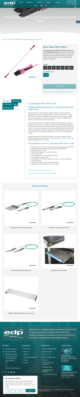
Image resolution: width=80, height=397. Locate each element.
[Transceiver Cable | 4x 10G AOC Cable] (21, 208)
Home (4, 39)
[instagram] (72, 4)
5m (62, 68)
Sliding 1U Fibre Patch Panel (59, 270)
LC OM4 (46, 75)
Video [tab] (15, 104)
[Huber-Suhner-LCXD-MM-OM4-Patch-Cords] (20, 62)
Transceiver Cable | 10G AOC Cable (21, 270)
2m (49, 68)
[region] (20, 385)
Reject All (20, 390)
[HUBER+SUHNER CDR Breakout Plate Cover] (21, 294)
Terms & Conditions (39, 389)
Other (71, 68)
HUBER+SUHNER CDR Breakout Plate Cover (21, 313)
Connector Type (48, 72)
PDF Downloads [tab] (8, 108)
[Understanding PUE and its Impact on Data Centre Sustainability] (66, 368)
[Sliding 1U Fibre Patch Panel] (59, 251)
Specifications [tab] (16, 101)
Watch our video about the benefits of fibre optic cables (42, 173)
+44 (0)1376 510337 (71, 1)
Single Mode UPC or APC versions (61, 138)
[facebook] (67, 4)
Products (9, 39)
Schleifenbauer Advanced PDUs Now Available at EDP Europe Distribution (69, 357)
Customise (10, 390)
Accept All (30, 390)
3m (54, 68)
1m (45, 68)
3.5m (58, 68)
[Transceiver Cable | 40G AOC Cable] (59, 208)
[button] (46, 5)
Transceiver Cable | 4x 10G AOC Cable (21, 227)
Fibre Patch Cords (69, 91)
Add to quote (59, 86)
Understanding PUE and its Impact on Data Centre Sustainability (69, 374)
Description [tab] (6, 101)
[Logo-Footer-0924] (13, 329)
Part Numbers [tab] (7, 104)
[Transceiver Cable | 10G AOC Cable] (21, 251)
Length (45, 64)
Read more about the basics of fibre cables (39, 170)
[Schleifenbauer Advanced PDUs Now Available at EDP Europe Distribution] (66, 351)
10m (66, 68)
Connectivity (55, 91)
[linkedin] (75, 7)
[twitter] (69, 4)
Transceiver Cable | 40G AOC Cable (59, 227)
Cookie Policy (47, 389)
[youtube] (75, 4)
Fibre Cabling (62, 91)
